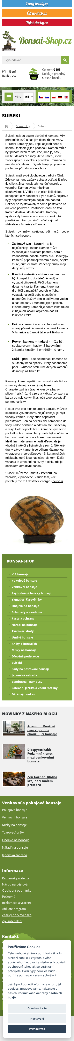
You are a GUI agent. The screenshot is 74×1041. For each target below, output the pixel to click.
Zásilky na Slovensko (16, 915)
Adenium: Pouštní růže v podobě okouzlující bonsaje (42, 730)
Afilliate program (14, 909)
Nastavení (37, 1018)
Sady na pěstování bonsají (30, 669)
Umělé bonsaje (22, 637)
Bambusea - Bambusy (27, 682)
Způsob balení (12, 921)
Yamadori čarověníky (27, 599)
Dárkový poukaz (23, 694)
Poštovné (8, 896)
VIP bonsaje (20, 574)
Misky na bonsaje (24, 650)
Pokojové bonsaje (24, 580)
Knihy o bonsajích (24, 644)
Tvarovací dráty (23, 631)
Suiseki (57, 481)
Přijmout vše (37, 1028)
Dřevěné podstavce (25, 656)
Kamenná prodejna (15, 878)
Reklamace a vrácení (16, 903)
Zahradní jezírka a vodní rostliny (35, 688)
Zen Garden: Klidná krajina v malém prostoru (42, 781)
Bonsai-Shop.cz (7, 126)
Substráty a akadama (27, 612)
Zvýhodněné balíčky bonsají (31, 593)
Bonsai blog (23, 126)
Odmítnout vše (37, 1008)
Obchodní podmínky (16, 890)
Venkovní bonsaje (24, 587)
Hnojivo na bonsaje (25, 606)
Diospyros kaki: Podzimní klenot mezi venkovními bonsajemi (40, 755)
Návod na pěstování (16, 884)
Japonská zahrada (24, 675)
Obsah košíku (51, 78)
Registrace (9, 75)
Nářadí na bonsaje (24, 625)
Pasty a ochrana (23, 618)
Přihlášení (9, 71)
